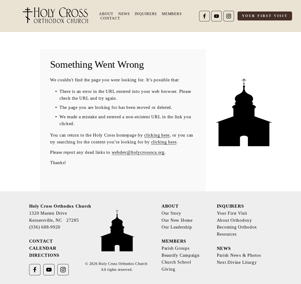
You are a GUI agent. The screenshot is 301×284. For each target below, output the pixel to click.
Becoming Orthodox (237, 227)
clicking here (157, 135)
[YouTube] (216, 16)
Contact (110, 18)
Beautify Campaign (181, 255)
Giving (168, 269)
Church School (176, 262)
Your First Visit (265, 16)
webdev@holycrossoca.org (138, 152)
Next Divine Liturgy (237, 262)
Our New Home (177, 220)
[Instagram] (228, 16)
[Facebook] (204, 16)
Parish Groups (176, 248)
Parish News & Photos (239, 255)
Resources (227, 234)
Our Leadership (177, 227)
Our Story (171, 213)
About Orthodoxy (234, 220)
